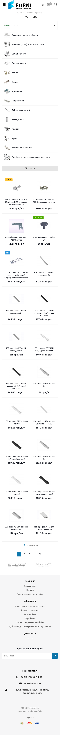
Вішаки (15, 72)
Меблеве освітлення (22, 148)
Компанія (30, 581)
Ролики (15, 129)
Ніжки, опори (18, 119)
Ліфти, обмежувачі (21, 110)
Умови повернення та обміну (30, 622)
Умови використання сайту (30, 594)
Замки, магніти (19, 54)
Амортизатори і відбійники (25, 35)
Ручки (14, 138)
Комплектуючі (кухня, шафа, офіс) (28, 44)
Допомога (30, 633)
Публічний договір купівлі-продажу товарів (30, 626)
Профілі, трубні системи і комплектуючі (31, 157)
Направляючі (18, 101)
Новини (30, 590)
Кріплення (17, 91)
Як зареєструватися (30, 610)
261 (40, 554)
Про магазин (30, 586)
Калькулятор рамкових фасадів (30, 606)
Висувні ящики (19, 63)
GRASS (15, 25)
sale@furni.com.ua (32, 683)
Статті (30, 638)
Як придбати (30, 614)
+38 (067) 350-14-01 (31, 677)
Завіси (15, 82)
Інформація (30, 601)
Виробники (30, 618)
